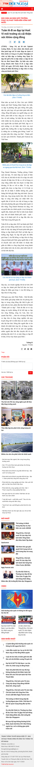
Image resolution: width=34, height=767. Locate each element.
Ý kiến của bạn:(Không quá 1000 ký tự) (13, 361)
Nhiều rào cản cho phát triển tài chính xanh (16, 454)
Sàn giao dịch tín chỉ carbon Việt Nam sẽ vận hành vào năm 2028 (16, 494)
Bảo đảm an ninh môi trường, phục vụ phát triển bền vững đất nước (16, 20)
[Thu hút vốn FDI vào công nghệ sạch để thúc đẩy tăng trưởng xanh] (17, 390)
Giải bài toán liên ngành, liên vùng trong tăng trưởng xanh (16, 460)
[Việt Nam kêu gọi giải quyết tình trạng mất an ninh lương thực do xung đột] (7, 549)
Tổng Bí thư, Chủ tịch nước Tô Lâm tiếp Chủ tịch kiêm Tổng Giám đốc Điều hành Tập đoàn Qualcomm (16, 537)
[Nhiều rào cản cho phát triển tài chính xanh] (17, 442)
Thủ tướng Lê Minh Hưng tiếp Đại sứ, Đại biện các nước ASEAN (23, 525)
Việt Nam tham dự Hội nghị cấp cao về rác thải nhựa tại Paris (16, 512)
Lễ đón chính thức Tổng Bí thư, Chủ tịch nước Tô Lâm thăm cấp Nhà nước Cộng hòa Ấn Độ (25, 630)
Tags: (3, 352)
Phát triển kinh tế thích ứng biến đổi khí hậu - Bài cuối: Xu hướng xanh (17, 472)
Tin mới (4, 12)
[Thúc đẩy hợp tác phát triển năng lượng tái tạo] (17, 416)
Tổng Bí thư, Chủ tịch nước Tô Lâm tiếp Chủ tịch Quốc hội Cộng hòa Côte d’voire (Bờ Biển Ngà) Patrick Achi (16, 562)
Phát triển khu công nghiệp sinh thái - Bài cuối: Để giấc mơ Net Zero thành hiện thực (17, 483)
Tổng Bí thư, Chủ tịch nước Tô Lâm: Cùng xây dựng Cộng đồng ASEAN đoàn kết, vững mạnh (18, 683)
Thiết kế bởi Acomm (7, 764)
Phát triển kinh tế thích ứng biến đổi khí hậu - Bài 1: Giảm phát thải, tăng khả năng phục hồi (17, 477)
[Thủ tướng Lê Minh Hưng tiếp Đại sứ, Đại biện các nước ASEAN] (7, 526)
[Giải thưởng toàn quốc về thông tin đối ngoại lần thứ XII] (17, 599)
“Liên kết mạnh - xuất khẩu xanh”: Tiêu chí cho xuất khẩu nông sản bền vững (16, 500)
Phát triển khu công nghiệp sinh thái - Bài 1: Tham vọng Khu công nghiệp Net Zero (15, 489)
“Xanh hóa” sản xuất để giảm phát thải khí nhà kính (16, 506)
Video (3, 586)
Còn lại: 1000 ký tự (7, 372)
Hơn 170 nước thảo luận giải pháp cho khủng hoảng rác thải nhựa (16, 466)
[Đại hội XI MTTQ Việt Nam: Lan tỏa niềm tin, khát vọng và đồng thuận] (8, 619)
